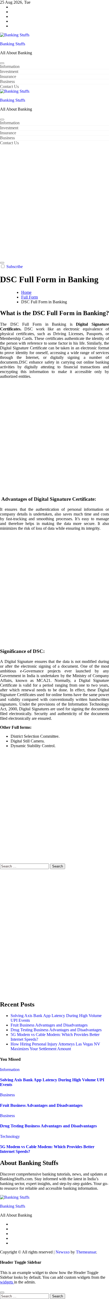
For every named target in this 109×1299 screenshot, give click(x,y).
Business (7, 81)
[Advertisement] (54, 202)
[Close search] (2, 1292)
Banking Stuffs (12, 44)
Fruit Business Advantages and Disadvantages (49, 1025)
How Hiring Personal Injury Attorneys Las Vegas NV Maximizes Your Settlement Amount (55, 1046)
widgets (7, 1282)
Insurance (8, 76)
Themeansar (86, 1252)
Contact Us (9, 86)
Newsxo (63, 1252)
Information (10, 66)
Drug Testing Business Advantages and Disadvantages (56, 1030)
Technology (10, 1136)
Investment (9, 71)
